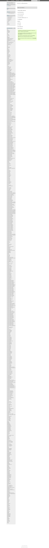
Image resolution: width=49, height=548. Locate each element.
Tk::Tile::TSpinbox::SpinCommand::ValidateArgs (12, 367)
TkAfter (8, 421)
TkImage (8, 447)
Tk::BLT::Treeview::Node (9, 118)
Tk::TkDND (8, 375)
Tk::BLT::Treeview (9, 115)
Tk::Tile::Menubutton (9, 339)
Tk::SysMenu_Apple (9, 258)
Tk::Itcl (8, 184)
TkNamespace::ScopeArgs (10, 461)
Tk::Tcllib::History (9, 271)
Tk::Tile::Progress (9, 341)
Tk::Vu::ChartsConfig (9, 404)
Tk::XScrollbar (8, 417)
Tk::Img (8, 169)
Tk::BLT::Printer (9, 95)
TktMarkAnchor (9, 513)
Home (7, 0)
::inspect (8, 21)
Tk (7, 65)
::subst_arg (8, 24)
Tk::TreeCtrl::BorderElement (10, 392)
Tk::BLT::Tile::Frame (9, 106)
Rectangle (8, 50)
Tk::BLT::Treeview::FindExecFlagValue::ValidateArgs (12, 117)
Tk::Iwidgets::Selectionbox (10, 229)
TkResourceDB (8, 470)
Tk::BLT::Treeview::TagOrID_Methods (11, 121)
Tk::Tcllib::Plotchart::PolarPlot (10, 289)
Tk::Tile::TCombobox (9, 353)
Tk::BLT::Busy (8, 68)
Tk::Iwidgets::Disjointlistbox (10, 200)
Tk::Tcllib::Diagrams (9, 270)
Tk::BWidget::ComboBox (9, 129)
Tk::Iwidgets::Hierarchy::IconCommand (11, 209)
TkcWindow (8, 511)
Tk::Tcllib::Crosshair (9, 267)
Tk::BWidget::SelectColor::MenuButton (11, 150)
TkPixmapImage (9, 468)
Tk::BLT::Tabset (9, 100)
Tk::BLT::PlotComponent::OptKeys (11, 90)
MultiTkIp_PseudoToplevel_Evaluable (11, 40)
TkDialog (8, 436)
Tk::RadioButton (9, 252)
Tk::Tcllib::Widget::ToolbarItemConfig (11, 325)
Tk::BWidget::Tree (9, 157)
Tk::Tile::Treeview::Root (9, 371)
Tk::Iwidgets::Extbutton (9, 203)
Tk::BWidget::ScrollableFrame (10, 147)
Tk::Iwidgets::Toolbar (9, 239)
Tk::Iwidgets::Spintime (9, 235)
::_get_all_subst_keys (9, 17)
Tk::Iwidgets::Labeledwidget (10, 215)
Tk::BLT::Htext (8, 80)
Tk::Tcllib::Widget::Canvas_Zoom (10, 312)
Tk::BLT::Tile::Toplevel (9, 110)
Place (7, 48)
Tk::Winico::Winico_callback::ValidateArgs (11, 414)
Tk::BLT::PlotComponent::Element (10, 85)
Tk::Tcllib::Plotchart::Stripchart (10, 293)
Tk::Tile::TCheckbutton (9, 352)
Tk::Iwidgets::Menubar (9, 217)
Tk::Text (8, 326)
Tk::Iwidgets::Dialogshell (9, 199)
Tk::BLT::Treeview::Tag (9, 120)
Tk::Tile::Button (9, 329)
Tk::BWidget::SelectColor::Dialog (10, 149)
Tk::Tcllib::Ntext (9, 278)
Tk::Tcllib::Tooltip (9, 308)
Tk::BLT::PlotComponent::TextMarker (11, 93)
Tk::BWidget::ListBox (9, 136)
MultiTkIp (8, 37)
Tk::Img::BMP (8, 170)
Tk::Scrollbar (8, 255)
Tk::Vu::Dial (8, 405)
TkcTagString (8, 509)
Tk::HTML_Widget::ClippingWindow (11, 168)
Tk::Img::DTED (9, 171)
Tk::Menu (8, 245)
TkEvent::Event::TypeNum (10, 442)
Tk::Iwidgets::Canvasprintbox (10, 194)
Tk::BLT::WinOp (9, 124)
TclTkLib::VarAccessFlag (9, 60)
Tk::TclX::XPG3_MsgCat (9, 263)
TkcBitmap (8, 499)
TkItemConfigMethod (9, 448)
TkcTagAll (8, 508)
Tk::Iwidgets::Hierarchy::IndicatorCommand (11, 211)
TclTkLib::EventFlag (9, 59)
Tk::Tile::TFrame (9, 354)
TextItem (8, 64)
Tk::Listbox (8, 242)
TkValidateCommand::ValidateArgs (10, 487)
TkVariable (8, 491)
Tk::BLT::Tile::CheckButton (10, 105)
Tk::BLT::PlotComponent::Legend (10, 87)
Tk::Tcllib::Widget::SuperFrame (10, 323)
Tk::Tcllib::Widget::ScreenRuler (10, 319)
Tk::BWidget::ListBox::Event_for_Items (11, 137)
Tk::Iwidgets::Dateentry (9, 197)
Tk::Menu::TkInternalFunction (10, 246)
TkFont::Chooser (9, 443)
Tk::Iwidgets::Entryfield (9, 201)
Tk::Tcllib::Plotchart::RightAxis (10, 292)
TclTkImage (8, 56)
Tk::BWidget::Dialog (9, 130)
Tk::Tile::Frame (8, 334)
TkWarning (8, 494)
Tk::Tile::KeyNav (9, 335)
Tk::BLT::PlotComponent (9, 81)
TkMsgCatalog (8, 457)
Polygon (8, 49)
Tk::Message (8, 248)
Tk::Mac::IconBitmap (9, 244)
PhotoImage (8, 47)
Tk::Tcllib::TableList (9, 298)
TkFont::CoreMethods (9, 444)
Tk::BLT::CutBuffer (9, 70)
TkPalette (8, 466)
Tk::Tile (8, 328)
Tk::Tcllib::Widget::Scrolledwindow (11, 321)
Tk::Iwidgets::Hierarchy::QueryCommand (11, 212)
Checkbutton (8, 31)
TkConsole (8, 433)
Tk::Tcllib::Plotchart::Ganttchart (10, 283)
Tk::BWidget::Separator (9, 154)
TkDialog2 (8, 437)
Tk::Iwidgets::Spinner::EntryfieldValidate (11, 234)
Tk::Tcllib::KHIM (9, 277)
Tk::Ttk (8, 400)
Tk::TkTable (8, 379)
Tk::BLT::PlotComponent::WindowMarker (11, 94)
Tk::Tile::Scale (8, 344)
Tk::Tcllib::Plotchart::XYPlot (10, 296)
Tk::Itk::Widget (8, 189)
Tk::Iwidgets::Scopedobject (10, 224)
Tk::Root (8, 253)
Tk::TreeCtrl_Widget (9, 399)
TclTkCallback (8, 54)
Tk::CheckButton (9, 163)
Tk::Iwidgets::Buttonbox (9, 191)
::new (7, 22)
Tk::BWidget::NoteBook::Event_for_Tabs (11, 141)
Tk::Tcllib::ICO (8, 272)
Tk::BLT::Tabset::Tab (9, 102)
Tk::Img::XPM (8, 183)
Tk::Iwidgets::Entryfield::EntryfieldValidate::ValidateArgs (13, 202)
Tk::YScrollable (8, 419)
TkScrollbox (8, 471)
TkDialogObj (8, 438)
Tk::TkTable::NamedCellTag (10, 384)
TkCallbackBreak (9, 425)
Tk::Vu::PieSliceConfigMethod (10, 408)
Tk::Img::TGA (8, 180)
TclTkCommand (9, 55)
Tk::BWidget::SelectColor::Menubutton (11, 151)
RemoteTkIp (8, 51)
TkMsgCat (8, 456)
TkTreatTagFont (8, 483)
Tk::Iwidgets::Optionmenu (10, 220)
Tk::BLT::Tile (8, 103)
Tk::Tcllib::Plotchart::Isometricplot (10, 286)
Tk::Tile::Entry (8, 333)
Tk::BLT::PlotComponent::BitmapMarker (11, 83)
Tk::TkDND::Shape (9, 377)
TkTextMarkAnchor (9, 474)
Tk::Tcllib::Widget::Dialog (10, 314)
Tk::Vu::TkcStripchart (9, 410)
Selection (8, 52)
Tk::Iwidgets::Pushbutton (9, 222)
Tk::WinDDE (8, 411)
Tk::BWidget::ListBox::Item (10, 138)
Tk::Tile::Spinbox (9, 348)
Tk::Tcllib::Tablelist (9, 300)
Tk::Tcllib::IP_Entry (9, 275)
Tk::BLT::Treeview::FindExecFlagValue (11, 116)
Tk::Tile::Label (8, 336)
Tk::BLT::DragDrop (9, 72)
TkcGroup (8, 500)
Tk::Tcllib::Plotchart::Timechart (10, 294)
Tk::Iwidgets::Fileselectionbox (10, 206)
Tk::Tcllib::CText (9, 265)
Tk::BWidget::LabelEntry (9, 135)
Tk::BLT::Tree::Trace (9, 114)
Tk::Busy (8, 161)
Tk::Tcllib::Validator (9, 309)
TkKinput (8, 451)
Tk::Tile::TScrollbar (9, 364)
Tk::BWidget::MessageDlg (10, 139)
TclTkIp (8, 57)
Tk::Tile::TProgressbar (9, 361)
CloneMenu (8, 32)
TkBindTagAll (8, 423)
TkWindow (8, 496)
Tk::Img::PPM (8, 176)
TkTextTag (8, 478)
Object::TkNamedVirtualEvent (10, 42)
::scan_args (8, 23)
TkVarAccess (8, 490)
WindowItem (8, 521)
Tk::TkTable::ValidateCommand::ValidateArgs (12, 387)
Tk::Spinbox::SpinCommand (10, 257)
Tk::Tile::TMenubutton (9, 358)
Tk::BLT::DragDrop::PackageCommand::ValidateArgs (12, 74)
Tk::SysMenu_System (9, 260)
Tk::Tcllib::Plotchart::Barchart (10, 280)
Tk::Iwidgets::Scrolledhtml (10, 226)
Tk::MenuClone (8, 247)
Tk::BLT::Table (8, 97)
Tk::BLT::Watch (9, 123)
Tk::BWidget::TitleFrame (9, 156)
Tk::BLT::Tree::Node (9, 112)
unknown (8, 522)
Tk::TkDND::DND (9, 376)
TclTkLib (8, 58)
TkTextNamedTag (9, 477)
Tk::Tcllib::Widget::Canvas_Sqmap (10, 311)
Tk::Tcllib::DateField (9, 268)
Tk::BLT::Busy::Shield (9, 69)
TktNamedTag (8, 516)
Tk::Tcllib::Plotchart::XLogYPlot (10, 295)
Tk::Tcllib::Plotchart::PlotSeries (10, 288)
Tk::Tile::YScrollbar (9, 374)
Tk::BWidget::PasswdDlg (9, 144)
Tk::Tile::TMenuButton (9, 357)
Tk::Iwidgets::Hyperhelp (9, 214)
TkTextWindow (8, 481)
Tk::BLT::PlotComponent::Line (10, 88)
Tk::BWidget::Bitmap (9, 127)
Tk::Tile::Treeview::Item (9, 370)
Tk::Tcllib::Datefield (9, 269)
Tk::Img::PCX (8, 174)
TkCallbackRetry (9, 428)
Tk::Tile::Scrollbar (9, 345)
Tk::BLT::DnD (8, 71)
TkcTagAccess (8, 507)
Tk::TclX (8, 262)
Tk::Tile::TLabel (9, 355)
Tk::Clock (8, 164)
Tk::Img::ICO (8, 172)
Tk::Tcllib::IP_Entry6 (9, 276)
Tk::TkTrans (8, 388)
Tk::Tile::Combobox (9, 331)
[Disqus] (24, 534)
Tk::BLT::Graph (9, 78)
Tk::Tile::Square (9, 349)
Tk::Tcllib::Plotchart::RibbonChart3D (11, 291)
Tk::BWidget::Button (9, 128)
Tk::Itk (8, 186)
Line (7, 36)
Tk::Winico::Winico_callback (10, 413)
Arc (7, 29)
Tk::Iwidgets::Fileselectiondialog (10, 207)
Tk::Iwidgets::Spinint (9, 232)
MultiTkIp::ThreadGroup (9, 39)
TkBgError (8, 422)
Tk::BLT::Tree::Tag (9, 113)
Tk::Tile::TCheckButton (9, 351)
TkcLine (8, 502)
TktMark (8, 512)
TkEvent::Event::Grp (9, 440)
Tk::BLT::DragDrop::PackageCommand (11, 73)
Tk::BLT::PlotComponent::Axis (10, 82)
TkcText (8, 510)
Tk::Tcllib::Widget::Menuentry (10, 316)
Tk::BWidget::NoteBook (9, 140)
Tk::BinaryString (9, 160)
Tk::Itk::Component (9, 188)
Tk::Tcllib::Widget (9, 310)
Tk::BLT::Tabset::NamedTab (10, 101)
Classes (10, 2)
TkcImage (8, 501)
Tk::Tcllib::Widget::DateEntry (10, 313)
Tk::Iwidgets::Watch (9, 240)
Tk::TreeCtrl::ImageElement (10, 395)
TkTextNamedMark (9, 476)
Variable (8, 519)
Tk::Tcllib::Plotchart (9, 279)
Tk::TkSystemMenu (9, 378)
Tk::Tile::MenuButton (9, 338)
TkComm (8, 432)
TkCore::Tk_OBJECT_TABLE (10, 435)
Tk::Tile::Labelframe (9, 337)
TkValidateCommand (9, 486)
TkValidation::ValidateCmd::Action (10, 489)
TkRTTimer (8, 469)
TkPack (8, 465)
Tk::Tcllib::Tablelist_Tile (9, 301)
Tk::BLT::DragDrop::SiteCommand (10, 75)
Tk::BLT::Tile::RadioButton (10, 108)
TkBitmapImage (9, 424)
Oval (7, 45)
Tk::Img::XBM (8, 182)
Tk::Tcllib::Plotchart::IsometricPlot (10, 285)
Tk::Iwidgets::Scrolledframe (10, 225)
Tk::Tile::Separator (9, 346)
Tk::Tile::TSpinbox (9, 366)
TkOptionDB (8, 463)
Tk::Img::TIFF (8, 181)
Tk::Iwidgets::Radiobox (9, 223)
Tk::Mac (8, 243)
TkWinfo (8, 497)
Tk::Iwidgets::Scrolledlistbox (10, 227)
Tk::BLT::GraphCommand (10, 79)
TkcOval (8, 504)
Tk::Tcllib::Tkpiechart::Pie (10, 306)
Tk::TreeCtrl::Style (9, 398)
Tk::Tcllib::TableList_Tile (10, 299)
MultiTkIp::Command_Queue (10, 38)
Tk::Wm (8, 415)
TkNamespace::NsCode (9, 460)
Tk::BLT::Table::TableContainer (10, 98)
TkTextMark (8, 473)
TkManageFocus (9, 453)
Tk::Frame (8, 166)
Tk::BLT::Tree (8, 111)
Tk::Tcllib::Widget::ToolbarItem (10, 324)
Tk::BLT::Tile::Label (9, 107)
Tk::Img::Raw (8, 178)
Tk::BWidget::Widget (9, 159)
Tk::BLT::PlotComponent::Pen (10, 91)
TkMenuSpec (8, 455)
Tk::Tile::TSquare (9, 368)
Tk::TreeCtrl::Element (9, 394)
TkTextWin (8, 480)
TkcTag (8, 506)
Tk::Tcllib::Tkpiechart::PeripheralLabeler (11, 305)
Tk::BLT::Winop (9, 125)
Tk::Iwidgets (8, 190)
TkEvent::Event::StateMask (10, 441)
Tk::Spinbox (8, 256)
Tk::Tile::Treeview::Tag (9, 372)
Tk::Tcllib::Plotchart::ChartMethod (10, 282)
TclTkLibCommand (9, 61)
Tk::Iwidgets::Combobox (9, 196)
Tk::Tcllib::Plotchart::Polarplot (10, 290)
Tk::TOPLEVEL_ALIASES (10, 261)
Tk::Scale (8, 254)
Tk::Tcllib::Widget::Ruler (9, 318)
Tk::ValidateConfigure (9, 402)
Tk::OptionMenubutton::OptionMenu (11, 250)
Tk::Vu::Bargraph (9, 403)
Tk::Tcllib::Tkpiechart (9, 302)
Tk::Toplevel (8, 389)
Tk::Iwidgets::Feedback (9, 205)
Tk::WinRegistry (9, 412)
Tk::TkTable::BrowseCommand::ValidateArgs (12, 380)
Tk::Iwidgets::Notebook (9, 219)
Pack (7, 46)
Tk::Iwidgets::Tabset (9, 237)
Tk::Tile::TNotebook (9, 359)
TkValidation (8, 488)
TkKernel (8, 450)
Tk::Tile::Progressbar (9, 342)
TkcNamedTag (8, 503)
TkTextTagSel (8, 479)
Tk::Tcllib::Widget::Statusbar (10, 322)
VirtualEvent (8, 520)
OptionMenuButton (9, 44)
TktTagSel (8, 518)
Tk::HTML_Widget (9, 167)
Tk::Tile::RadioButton (9, 343)
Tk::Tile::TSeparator (9, 365)
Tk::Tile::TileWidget (9, 369)
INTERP (8, 34)
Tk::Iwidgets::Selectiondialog (10, 230)
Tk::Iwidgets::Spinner (9, 233)
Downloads (22, 0)
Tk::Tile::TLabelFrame (9, 356)
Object (7, 9)
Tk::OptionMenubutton (9, 249)
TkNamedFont (8, 458)
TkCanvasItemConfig (9, 430)
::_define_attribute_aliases (9, 16)
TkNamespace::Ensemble (9, 459)
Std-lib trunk (17, 0)
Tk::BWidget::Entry (9, 133)
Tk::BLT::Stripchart (9, 96)
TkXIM (8, 498)
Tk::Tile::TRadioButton (9, 362)
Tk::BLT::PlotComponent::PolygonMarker (11, 92)
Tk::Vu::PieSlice (9, 407)
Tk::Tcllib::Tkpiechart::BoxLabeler (10, 303)
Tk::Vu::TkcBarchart (9, 409)
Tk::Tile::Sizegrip (9, 347)
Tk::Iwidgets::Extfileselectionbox (10, 204)
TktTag (8, 517)
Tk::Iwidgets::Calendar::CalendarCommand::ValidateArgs (13, 193)
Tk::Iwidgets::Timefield (9, 238)
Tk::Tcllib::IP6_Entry (9, 273)
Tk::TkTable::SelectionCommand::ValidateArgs (12, 386)
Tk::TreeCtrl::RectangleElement (10, 397)
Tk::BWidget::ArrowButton (10, 126)
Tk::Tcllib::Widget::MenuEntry (10, 315)
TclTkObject (8, 62)
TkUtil (8, 484)
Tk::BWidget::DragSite (9, 131)
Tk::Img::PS (8, 177)
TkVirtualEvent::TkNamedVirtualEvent (11, 493)
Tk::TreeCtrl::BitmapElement (10, 391)
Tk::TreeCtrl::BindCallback (10, 390)
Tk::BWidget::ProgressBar (10, 145)
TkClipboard (8, 431)
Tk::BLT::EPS (8, 77)
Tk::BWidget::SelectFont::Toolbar (10, 153)
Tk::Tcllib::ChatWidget (9, 266)
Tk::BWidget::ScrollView (9, 146)
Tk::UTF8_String (9, 401)
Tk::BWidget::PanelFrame (10, 143)
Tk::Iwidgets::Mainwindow (10, 216)
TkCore (8, 434)
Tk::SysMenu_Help (9, 259)
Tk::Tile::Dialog (9, 332)
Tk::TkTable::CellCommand (10, 381)
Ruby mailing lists (20, 33)
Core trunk (12, 0)
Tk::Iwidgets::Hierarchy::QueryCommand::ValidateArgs (13, 213)
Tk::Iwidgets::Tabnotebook (10, 236)
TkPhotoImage (8, 467)
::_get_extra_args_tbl (9, 18)
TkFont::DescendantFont (9, 445)
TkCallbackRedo (9, 427)
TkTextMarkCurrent (9, 475)
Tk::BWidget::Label (9, 134)
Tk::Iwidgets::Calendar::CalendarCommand (11, 192)
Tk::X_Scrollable (9, 418)
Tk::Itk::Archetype (9, 187)
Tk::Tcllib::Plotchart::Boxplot (10, 281)
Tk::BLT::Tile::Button (9, 104)
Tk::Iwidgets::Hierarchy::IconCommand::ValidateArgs (12, 210)
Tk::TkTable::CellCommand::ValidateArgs (11, 382)
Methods (12, 2)
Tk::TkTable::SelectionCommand (10, 385)
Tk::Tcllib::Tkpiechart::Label (10, 304)
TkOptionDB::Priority (9, 464)
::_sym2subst (8, 20)
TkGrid (8, 446)
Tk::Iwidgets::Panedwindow (10, 221)
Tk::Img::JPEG (8, 173)
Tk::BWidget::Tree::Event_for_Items (11, 158)
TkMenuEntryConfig (9, 454)
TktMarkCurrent (9, 514)
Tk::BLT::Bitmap (9, 67)
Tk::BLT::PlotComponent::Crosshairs (11, 84)
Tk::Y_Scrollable (9, 420)
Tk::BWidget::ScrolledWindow (10, 148)
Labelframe (8, 35)
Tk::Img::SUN (8, 179)
